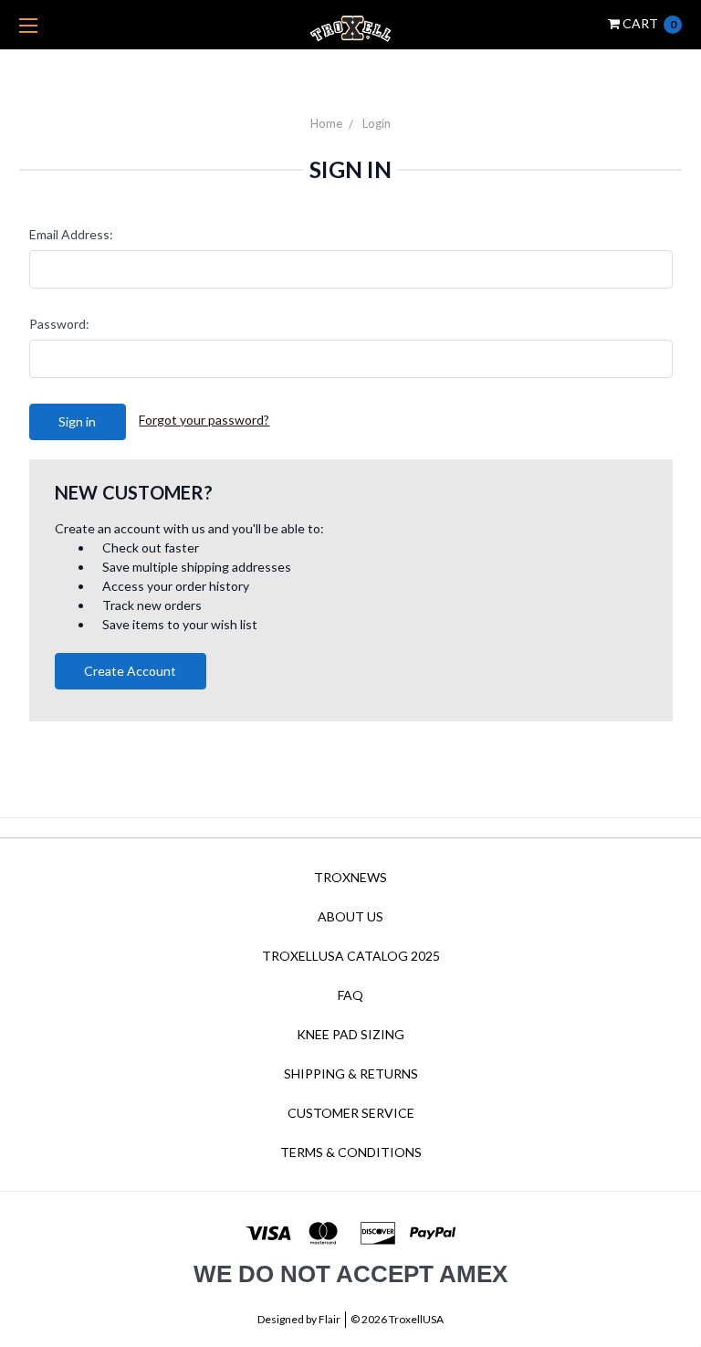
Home (326, 123)
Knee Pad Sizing (350, 1034)
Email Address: (71, 234)
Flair (329, 1319)
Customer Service (351, 1113)
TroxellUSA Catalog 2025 (351, 955)
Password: (59, 323)
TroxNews (350, 877)
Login (376, 123)
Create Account (130, 671)
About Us (350, 916)
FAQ (350, 995)
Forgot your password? (204, 419)
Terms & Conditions (351, 1152)
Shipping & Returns (351, 1073)
